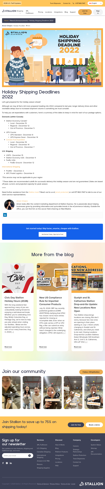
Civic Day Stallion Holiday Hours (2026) (16, 299)
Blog (66, 12)
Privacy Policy (55, 484)
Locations (48, 12)
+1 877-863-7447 (80, 3)
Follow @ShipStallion (91, 372)
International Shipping (11, 166)
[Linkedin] (5, 215)
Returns (39, 464)
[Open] (11, 392)
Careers (76, 446)
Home (6, 20)
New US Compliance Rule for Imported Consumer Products (50, 301)
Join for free (85, 12)
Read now (8, 347)
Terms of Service (43, 484)
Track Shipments (55, 3)
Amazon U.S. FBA (43, 461)
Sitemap (94, 448)
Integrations (58, 12)
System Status (96, 445)
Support (73, 12)
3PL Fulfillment (29, 12)
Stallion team (34, 192)
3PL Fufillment (42, 445)
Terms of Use (65, 484)
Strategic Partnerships (77, 450)
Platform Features (61, 452)
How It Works (60, 445)
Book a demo (94, 425)
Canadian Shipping (43, 452)
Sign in (98, 12)
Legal (73, 484)
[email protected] (62, 192)
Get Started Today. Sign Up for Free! (52, 234)
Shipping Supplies (43, 468)
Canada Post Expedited (15, 139)
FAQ (56, 466)
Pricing (40, 12)
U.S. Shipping (42, 448)
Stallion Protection (79, 455)
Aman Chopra (7, 25)
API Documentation (96, 453)
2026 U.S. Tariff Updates (12, 3)
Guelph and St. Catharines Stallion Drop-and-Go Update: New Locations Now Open (86, 304)
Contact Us (66, 3)
